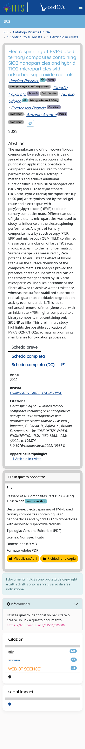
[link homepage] (15, 7)
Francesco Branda (28, 107)
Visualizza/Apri (24, 558)
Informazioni (20, 604)
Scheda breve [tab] (25, 347)
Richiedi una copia (61, 558)
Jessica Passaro (24, 80)
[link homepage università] (53, 7)
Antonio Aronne (41, 114)
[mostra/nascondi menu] (81, 7)
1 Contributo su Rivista (24, 37)
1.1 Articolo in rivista (62, 37)
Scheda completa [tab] (28, 356)
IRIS (5, 32)
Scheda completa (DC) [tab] (33, 364)
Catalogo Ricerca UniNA (31, 32)
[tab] (63, 364)
